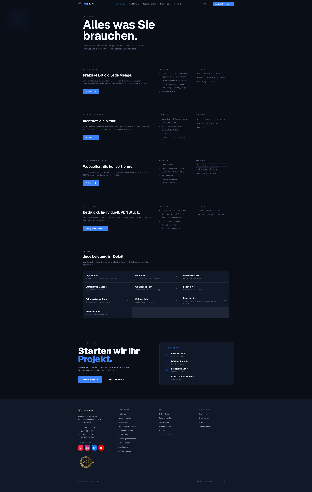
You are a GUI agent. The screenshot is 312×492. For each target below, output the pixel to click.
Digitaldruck (123, 422)
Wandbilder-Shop (165, 426)
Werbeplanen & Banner (127, 426)
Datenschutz (204, 418)
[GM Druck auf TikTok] (80, 448)
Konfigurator (165, 4)
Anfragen (89, 91)
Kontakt (177, 4)
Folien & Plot (123, 434)
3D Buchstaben (124, 451)
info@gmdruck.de (88, 427)
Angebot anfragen (223, 4)
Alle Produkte (164, 422)
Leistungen (120, 4)
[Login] (209, 4)
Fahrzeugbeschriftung (127, 439)
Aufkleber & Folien (125, 430)
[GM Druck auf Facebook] (94, 448)
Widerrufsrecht (205, 426)
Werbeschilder (124, 443)
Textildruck (134, 4)
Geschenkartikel (149, 4)
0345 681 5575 (87, 431)
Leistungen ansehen (116, 379)
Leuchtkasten (123, 447)
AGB (201, 422)
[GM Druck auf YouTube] (101, 448)
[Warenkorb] (204, 4)
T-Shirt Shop (164, 414)
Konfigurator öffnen (94, 229)
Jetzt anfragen (88, 379)
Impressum (203, 414)
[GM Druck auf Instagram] (87, 448)
